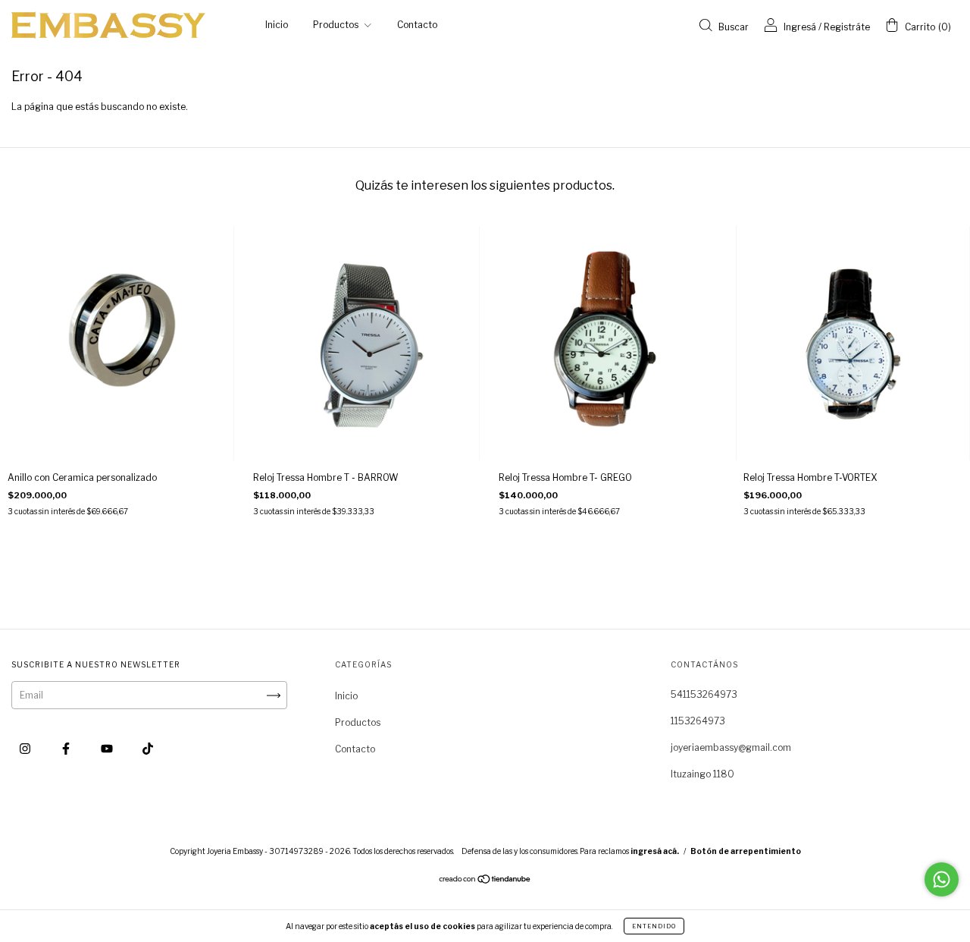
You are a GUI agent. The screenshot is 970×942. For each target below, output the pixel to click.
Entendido (654, 926)
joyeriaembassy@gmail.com (731, 747)
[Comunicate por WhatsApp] (942, 879)
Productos (337, 24)
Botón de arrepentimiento (745, 851)
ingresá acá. (654, 851)
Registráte (847, 27)
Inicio (276, 24)
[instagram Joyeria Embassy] (26, 748)
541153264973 (704, 694)
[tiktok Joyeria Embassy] (147, 748)
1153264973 (698, 721)
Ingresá (800, 27)
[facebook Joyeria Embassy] (67, 748)
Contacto (417, 24)
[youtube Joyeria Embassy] (108, 748)
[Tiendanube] (485, 881)
